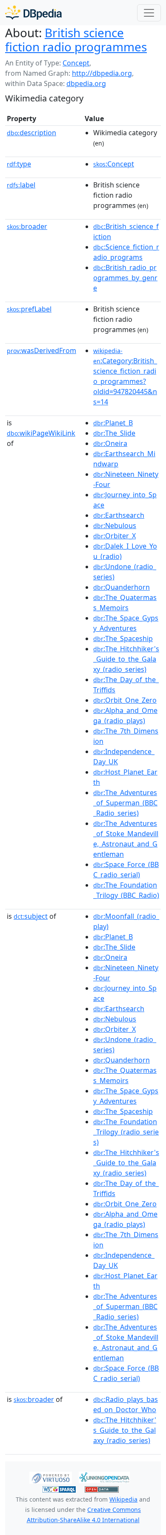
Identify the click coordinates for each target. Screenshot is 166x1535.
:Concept (113, 164)
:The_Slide (114, 433)
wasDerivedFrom (41, 350)
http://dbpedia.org (102, 73)
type (19, 164)
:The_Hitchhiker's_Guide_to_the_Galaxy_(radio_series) (126, 659)
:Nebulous (114, 525)
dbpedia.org (86, 83)
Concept (76, 63)
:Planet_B (113, 423)
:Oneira (110, 443)
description (31, 132)
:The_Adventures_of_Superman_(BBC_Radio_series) (125, 803)
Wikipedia (123, 1499)
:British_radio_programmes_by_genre (125, 278)
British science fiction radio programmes (76, 39)
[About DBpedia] (33, 12)
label (21, 185)
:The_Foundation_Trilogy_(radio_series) (126, 1132)
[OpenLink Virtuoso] (50, 1477)
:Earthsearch (118, 515)
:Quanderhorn (121, 587)
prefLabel (29, 309)
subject (31, 916)
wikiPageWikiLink (41, 433)
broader (27, 226)
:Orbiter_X (114, 535)
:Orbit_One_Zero (125, 700)
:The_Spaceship (123, 638)
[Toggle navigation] (149, 12)
